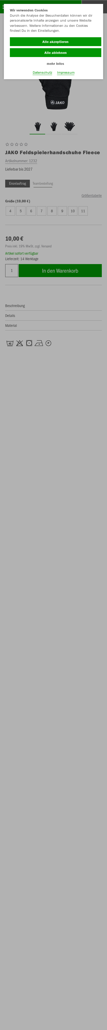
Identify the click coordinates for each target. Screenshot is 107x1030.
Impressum (66, 72)
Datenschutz (42, 72)
